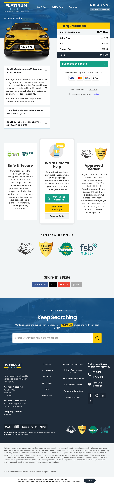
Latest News (47, 383)
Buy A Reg (41, 7)
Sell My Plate (57, 7)
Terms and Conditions (73, 391)
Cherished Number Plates (73, 378)
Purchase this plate (74, 64)
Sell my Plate (47, 370)
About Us (73, 7)
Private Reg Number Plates (73, 371)
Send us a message (100, 9)
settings (77, 482)
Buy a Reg (47, 364)
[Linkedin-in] (103, 395)
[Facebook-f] (90, 395)
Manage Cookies (73, 397)
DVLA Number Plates (73, 385)
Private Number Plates (73, 364)
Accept (89, 480)
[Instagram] (96, 395)
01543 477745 (101, 5)
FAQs (47, 389)
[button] (57, 208)
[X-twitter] (90, 401)
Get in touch (47, 395)
